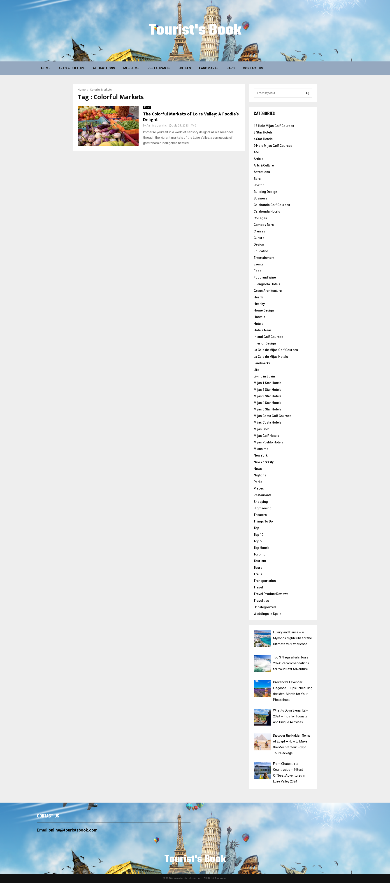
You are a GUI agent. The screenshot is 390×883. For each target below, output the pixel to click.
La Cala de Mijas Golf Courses (276, 350)
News (258, 469)
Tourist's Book (195, 31)
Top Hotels (261, 548)
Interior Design (265, 343)
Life (256, 370)
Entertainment (264, 258)
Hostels (259, 317)
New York (260, 455)
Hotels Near (262, 330)
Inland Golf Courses (268, 337)
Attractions (104, 68)
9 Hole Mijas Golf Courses (273, 146)
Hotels (185, 68)
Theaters (260, 515)
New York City (264, 462)
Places (259, 488)
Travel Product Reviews (271, 594)
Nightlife (260, 475)
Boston (259, 185)
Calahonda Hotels (267, 211)
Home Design (264, 310)
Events (258, 264)
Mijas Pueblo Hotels (268, 442)
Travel (258, 587)
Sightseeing (263, 508)
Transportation (265, 581)
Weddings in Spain (267, 614)
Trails (258, 574)
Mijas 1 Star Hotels (267, 383)
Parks (258, 482)
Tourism (260, 561)
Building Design (265, 192)
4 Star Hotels (263, 139)
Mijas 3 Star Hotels (267, 396)
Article (258, 159)
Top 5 (258, 541)
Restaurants (159, 68)
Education (261, 251)
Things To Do (263, 521)
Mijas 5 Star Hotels (267, 409)
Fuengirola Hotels (267, 284)
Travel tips (261, 600)
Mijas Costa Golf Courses (272, 416)
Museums (131, 68)
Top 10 (258, 534)
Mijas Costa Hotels (267, 422)
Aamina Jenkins (156, 125)
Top (256, 528)
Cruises (259, 231)
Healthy (259, 304)
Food (147, 107)
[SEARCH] (307, 93)
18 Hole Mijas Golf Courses (274, 126)
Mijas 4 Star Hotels (267, 403)
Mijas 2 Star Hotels (267, 389)
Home (45, 68)
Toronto (259, 554)
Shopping (261, 502)
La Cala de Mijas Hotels (271, 356)
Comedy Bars (264, 225)
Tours (258, 567)
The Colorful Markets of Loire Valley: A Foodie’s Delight (191, 117)
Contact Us (253, 68)
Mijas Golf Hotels (266, 436)
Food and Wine (265, 277)
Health (258, 297)
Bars (231, 68)
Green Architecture (268, 291)
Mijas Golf (261, 429)
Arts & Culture (71, 68)
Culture (259, 238)
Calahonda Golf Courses (272, 205)
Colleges (260, 218)
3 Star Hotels (263, 132)
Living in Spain (264, 376)
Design (259, 244)
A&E (257, 152)
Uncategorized (265, 607)
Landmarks (208, 68)
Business (260, 198)
